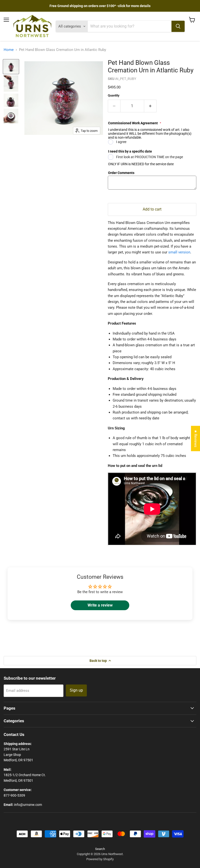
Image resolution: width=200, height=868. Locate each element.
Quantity (114, 95)
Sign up (76, 690)
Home (9, 50)
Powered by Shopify (100, 859)
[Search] (178, 26)
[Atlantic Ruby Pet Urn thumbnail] (11, 66)
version (183, 252)
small (172, 252)
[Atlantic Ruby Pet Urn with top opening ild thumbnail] (11, 83)
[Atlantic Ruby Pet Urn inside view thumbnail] (11, 116)
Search (100, 849)
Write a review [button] (100, 605)
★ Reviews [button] (195, 438)
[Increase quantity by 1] (150, 106)
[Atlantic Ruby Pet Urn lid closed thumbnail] (11, 100)
